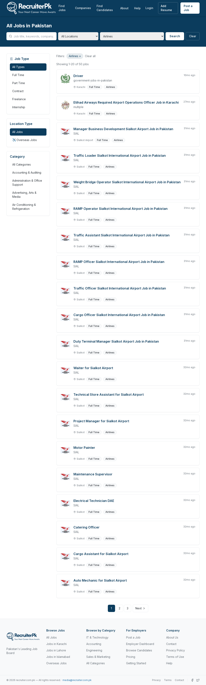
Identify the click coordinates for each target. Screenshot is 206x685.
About (124, 8)
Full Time (18, 75)
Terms (168, 680)
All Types (18, 67)
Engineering (94, 650)
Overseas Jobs (56, 663)
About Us (172, 637)
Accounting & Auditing (26, 172)
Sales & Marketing (98, 656)
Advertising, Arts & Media (24, 194)
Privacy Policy (175, 650)
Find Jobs (62, 8)
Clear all (90, 56)
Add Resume (166, 8)
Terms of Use (175, 656)
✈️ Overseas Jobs (24, 140)
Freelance (19, 99)
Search (175, 36)
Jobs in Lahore (56, 650)
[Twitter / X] (198, 680)
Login (149, 8)
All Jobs (17, 132)
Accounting (93, 644)
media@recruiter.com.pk (77, 680)
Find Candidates (105, 8)
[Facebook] (192, 680)
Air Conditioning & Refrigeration (24, 206)
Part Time (18, 83)
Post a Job (188, 8)
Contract (18, 91)
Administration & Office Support (27, 182)
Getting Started (136, 663)
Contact (171, 644)
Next (138, 608)
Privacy (156, 680)
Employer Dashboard (140, 644)
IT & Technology (97, 637)
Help (137, 8)
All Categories (21, 164)
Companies (83, 8)
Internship (18, 107)
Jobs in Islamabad (58, 656)
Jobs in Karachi (56, 644)
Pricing (130, 656)
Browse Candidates (139, 650)
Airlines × (75, 56)
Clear (192, 36)
